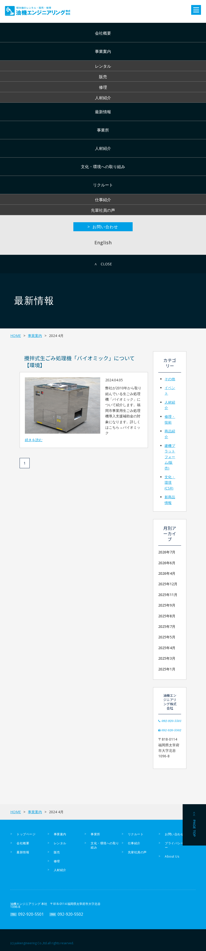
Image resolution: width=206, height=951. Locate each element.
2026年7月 (166, 552)
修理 (103, 87)
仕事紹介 (103, 199)
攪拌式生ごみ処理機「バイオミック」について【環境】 (79, 361)
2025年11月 (167, 594)
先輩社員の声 (103, 210)
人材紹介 (103, 97)
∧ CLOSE (103, 264)
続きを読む (33, 439)
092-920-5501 (31, 914)
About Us (172, 856)
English (103, 242)
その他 (170, 379)
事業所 (103, 130)
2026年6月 (166, 562)
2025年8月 (166, 616)
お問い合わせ (174, 834)
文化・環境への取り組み (103, 166)
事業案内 (103, 51)
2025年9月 (166, 605)
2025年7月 (166, 626)
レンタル (103, 66)
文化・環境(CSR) (170, 482)
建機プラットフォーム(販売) (170, 456)
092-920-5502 (70, 914)
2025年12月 (167, 583)
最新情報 (103, 111)
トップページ (26, 834)
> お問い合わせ (102, 226)
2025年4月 (166, 647)
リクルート (103, 185)
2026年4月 (166, 573)
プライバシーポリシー (179, 845)
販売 (103, 76)
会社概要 (103, 33)
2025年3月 (166, 658)
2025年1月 (166, 669)
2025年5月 (166, 637)
